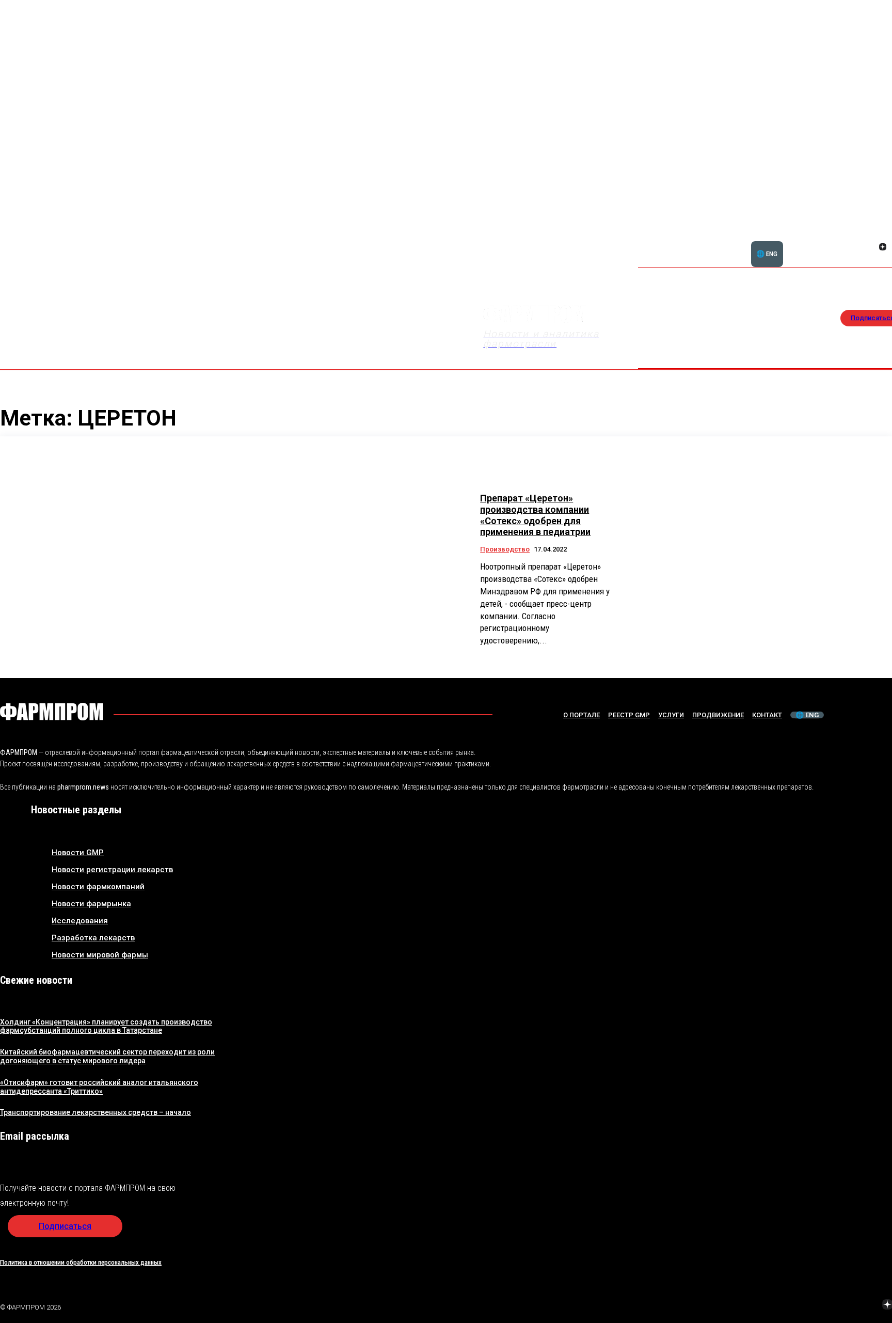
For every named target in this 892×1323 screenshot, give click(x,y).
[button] (833, 241)
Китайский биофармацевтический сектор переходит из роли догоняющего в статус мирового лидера (107, 1056)
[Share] (883, 235)
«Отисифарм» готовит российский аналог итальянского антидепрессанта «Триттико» (99, 1086)
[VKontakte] (870, 248)
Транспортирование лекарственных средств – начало (95, 1112)
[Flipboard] (870, 235)
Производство (505, 549)
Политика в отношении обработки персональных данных (81, 1262)
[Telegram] (839, 1305)
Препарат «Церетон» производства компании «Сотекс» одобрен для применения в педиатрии (535, 515)
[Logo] (51, 711)
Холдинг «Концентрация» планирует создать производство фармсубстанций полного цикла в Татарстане (106, 1026)
